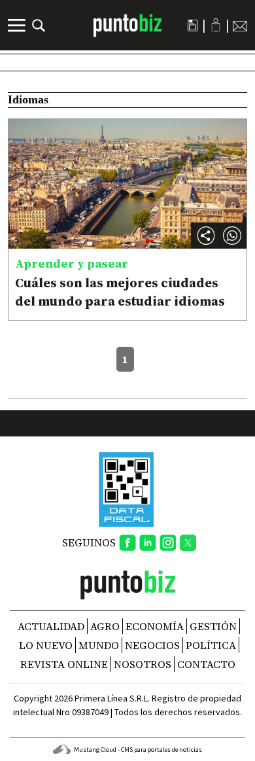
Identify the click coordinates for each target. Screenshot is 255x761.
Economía (155, 626)
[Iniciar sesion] (215, 25)
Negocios (152, 645)
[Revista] (192, 25)
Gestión (213, 626)
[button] (232, 235)
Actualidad (51, 626)
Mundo (98, 645)
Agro (105, 626)
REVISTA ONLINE (64, 664)
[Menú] (18, 25)
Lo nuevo (46, 645)
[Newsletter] (240, 25)
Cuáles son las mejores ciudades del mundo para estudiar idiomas (120, 292)
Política (211, 645)
